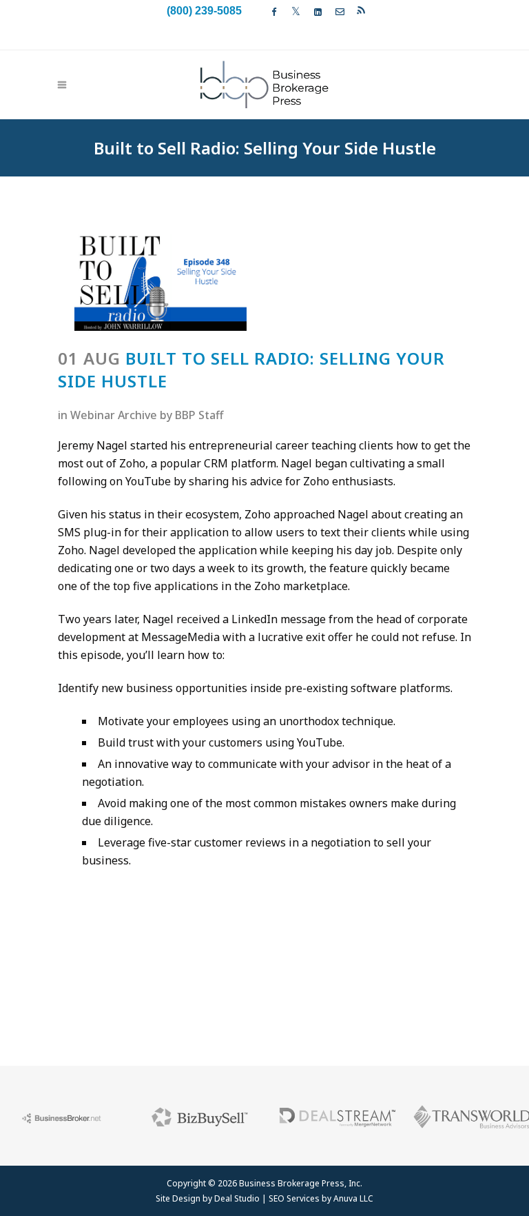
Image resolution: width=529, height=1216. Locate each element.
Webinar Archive (113, 415)
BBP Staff (199, 415)
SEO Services (294, 1198)
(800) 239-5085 (204, 11)
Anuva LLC (353, 1198)
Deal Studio (237, 1198)
